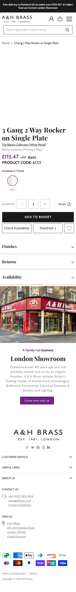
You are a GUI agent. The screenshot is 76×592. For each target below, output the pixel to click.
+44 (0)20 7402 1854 (20, 496)
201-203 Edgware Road (20, 528)
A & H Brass (13, 523)
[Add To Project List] (69, 228)
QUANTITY (8, 204)
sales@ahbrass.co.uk (19, 500)
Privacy (33, 573)
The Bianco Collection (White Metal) (24, 144)
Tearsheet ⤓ (48, 228)
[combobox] (33, 29)
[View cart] (60, 19)
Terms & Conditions (13, 573)
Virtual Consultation (19, 505)
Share (62, 204)
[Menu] (69, 19)
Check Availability (16, 228)
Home (6, 43)
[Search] (67, 29)
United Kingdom (16, 536)
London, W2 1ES (16, 532)
